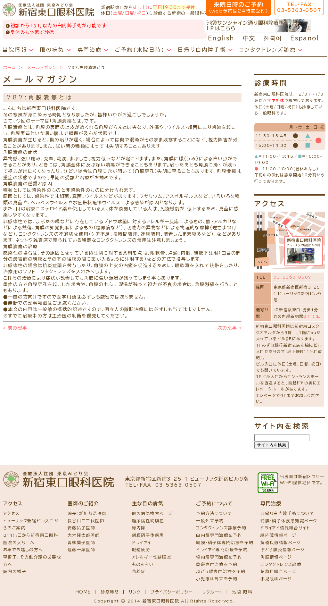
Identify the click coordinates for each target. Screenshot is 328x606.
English (221, 38)
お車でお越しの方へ (23, 550)
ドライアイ (142, 543)
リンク (135, 592)
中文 (249, 38)
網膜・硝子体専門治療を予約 (224, 543)
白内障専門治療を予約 (219, 535)
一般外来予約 (210, 521)
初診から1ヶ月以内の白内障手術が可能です (58, 25)
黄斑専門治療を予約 (216, 564)
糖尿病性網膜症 (148, 521)
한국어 (272, 38)
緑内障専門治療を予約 (219, 557)
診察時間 (110, 592)
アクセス (11, 513)
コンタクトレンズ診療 (280, 564)
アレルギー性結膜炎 (152, 557)
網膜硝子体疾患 (148, 535)
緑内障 (139, 528)
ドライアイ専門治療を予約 (222, 550)
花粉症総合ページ (278, 571)
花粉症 (139, 571)
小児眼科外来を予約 (216, 579)
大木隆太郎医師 (84, 535)
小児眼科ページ (276, 579)
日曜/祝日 (135, 13)
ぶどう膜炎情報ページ (282, 550)
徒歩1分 (141, 7)
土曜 (117, 13)
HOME (83, 592)
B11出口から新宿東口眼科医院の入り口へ (30, 539)
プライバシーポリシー (172, 592)
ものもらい (143, 564)
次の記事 (229, 328)
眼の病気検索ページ (152, 513)
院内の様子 (14, 571)
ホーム (9, 67)
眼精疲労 (141, 550)
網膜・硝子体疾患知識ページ (288, 521)
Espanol (304, 38)
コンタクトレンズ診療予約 (221, 528)
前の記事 (15, 328)
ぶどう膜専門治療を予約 (220, 571)
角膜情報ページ (276, 557)
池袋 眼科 (242, 592)
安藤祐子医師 (81, 528)
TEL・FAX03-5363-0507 (299, 7)
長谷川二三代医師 (86, 521)
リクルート (212, 592)
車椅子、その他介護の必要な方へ (32, 561)
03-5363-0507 (293, 277)
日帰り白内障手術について (287, 513)
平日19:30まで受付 (174, 7)
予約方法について (214, 513)
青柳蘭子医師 (81, 543)
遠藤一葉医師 (81, 550)
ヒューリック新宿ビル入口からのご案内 (31, 524)
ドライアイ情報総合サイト (285, 528)
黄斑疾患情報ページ (280, 543)
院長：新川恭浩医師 (87, 513)
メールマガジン (42, 67)
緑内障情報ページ (278, 535)
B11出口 (312, 316)
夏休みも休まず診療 (32, 32)
